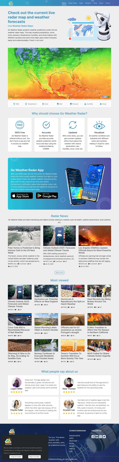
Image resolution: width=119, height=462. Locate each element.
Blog (95, 3)
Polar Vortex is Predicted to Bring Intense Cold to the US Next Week (24, 250)
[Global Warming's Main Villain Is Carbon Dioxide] (46, 319)
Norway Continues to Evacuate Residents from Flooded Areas (44, 356)
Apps (81, 3)
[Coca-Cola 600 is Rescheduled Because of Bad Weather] (20, 319)
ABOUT (72, 449)
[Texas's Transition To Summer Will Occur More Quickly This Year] (73, 345)
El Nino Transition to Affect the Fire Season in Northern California (98, 330)
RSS (70, 451)
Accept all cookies (16, 456)
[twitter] (104, 436)
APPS (71, 438)
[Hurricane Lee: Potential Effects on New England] (46, 291)
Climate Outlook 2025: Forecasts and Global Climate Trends (59, 249)
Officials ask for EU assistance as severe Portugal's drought (71, 330)
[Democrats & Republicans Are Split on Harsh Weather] (73, 291)
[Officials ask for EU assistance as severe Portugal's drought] (73, 319)
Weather (88, 3)
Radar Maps (72, 3)
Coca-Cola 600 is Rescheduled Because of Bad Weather (19, 330)
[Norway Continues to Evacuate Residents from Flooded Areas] (46, 345)
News (101, 3)
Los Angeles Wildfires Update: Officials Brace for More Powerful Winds (95, 250)
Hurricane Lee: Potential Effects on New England (46, 300)
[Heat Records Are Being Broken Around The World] (99, 291)
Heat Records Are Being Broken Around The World (99, 301)
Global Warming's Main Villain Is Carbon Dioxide (46, 328)
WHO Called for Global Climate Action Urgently (98, 354)
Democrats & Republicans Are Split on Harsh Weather (73, 301)
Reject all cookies (34, 456)
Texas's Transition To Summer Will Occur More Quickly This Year (72, 356)
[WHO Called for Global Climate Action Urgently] (99, 345)
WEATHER (73, 441)
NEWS (71, 446)
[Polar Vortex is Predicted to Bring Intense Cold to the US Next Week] (24, 236)
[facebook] (93, 436)
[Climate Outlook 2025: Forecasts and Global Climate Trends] (59, 236)
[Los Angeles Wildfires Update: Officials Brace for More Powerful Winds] (95, 236)
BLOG (71, 443)
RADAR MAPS (74, 436)
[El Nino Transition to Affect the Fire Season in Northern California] (99, 319)
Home (64, 3)
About (108, 3)
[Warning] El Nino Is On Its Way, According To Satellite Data (19, 356)
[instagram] (100, 436)
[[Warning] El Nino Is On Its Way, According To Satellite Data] (20, 345)
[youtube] (96, 436)
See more (59, 273)
